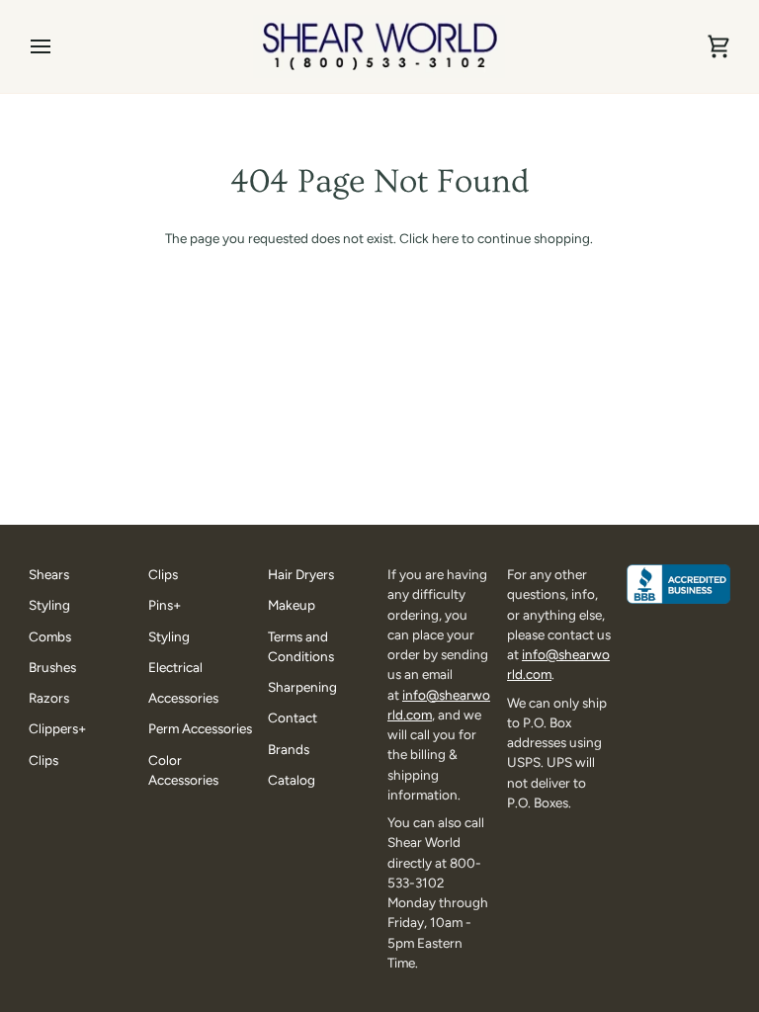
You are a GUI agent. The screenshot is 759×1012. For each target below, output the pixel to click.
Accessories (183, 698)
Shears (49, 574)
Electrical (175, 667)
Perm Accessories (200, 728)
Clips (43, 760)
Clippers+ (57, 728)
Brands (288, 749)
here (445, 238)
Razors (49, 698)
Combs (50, 636)
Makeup (291, 605)
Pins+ (164, 605)
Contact (292, 717)
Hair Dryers (301, 574)
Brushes (52, 667)
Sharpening (302, 687)
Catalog (291, 780)
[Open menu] (58, 46)
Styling (49, 605)
